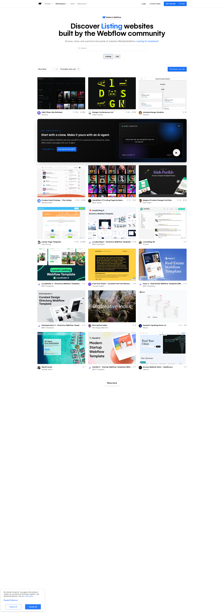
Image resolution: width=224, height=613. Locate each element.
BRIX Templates (98, 244)
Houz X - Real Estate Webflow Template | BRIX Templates (162, 284)
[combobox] (44, 69)
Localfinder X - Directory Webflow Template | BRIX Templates (61, 284)
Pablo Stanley (97, 115)
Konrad (146, 244)
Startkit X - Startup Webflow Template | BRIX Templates (112, 367)
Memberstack (47, 203)
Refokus (45, 115)
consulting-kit (149, 242)
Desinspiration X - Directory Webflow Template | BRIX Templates (61, 325)
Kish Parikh (147, 203)
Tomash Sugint (98, 286)
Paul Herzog (46, 244)
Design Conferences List (102, 112)
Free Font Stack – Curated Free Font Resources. (112, 284)
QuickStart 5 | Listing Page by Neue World (109, 200)
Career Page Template (51, 242)
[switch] (56, 69)
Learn (72, 4)
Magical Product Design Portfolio (157, 200)
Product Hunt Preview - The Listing (56, 200)
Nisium (145, 328)
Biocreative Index (99, 325)
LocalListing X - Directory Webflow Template (111, 242)
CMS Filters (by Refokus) (52, 112)
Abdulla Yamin (47, 369)
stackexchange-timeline (153, 112)
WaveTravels (47, 367)
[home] (40, 4)
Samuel (146, 115)
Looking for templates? (147, 41)
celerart (146, 369)
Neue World (97, 203)
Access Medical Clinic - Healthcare (158, 367)
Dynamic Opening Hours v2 (154, 325)
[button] (48, 3)
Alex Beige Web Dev (100, 328)
